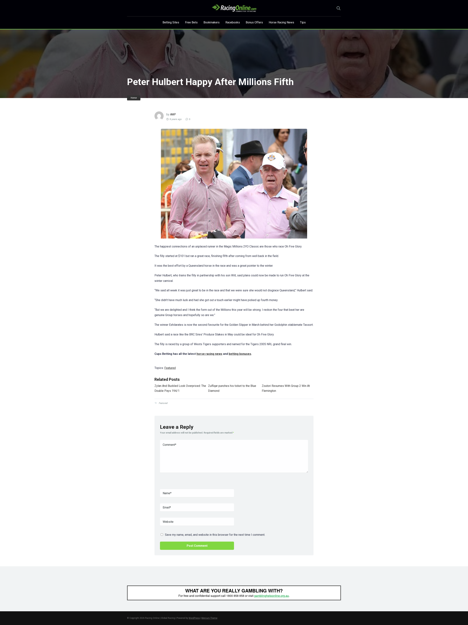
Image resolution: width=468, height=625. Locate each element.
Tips (303, 22)
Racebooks (232, 22)
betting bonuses (240, 354)
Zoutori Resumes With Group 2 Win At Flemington (286, 388)
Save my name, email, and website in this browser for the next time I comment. (215, 534)
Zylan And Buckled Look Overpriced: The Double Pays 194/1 (180, 388)
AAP (173, 114)
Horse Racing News (281, 22)
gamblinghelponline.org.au (271, 596)
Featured (170, 368)
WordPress (194, 618)
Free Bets (191, 22)
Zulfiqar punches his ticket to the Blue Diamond (232, 388)
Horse (134, 98)
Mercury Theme (209, 618)
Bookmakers (211, 22)
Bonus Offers (254, 22)
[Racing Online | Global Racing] (234, 8)
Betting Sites (171, 22)
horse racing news (209, 354)
